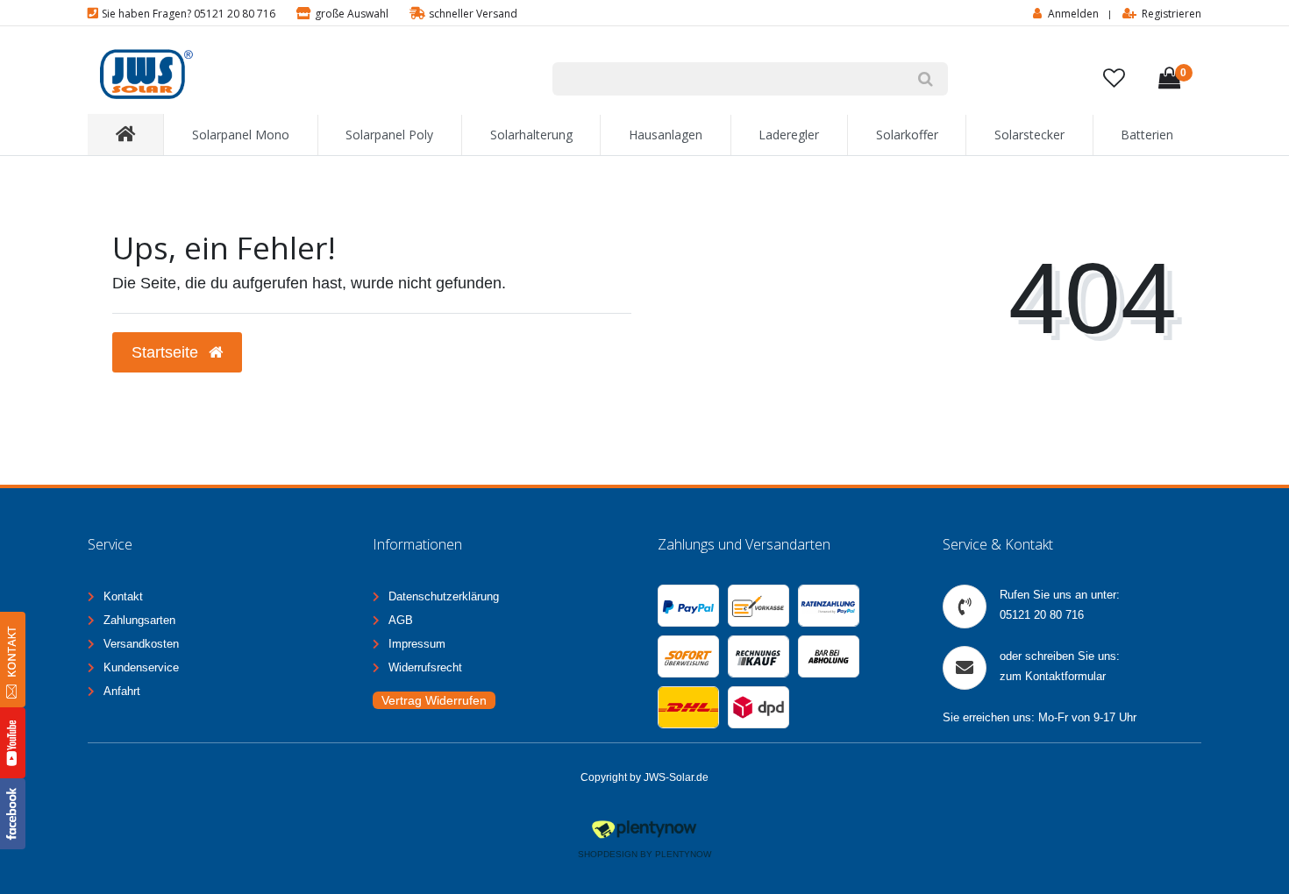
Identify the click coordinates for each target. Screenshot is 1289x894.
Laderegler (788, 134)
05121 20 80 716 (1042, 614)
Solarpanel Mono (240, 134)
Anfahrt (121, 691)
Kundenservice (141, 667)
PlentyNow (683, 854)
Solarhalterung (531, 134)
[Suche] (925, 79)
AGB (400, 620)
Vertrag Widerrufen (434, 700)
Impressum (416, 643)
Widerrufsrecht (425, 667)
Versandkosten (141, 643)
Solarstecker (1029, 134)
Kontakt (123, 596)
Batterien (1147, 134)
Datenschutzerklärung (443, 596)
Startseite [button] (167, 352)
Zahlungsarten (139, 620)
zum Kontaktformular (1053, 676)
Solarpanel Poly (389, 134)
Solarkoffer (907, 134)
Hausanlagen (665, 134)
